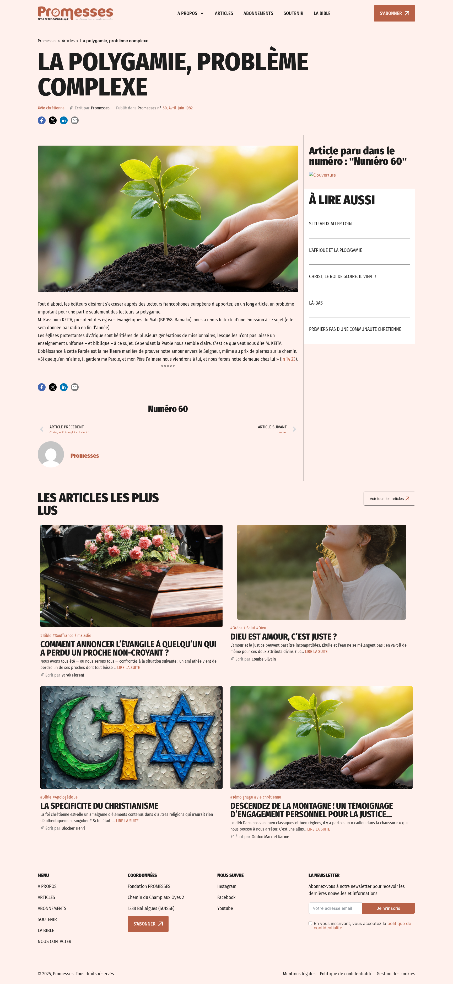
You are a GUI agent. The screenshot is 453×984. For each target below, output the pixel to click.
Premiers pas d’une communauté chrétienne (355, 329)
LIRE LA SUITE (128, 667)
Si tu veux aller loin (330, 224)
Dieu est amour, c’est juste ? (283, 637)
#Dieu (261, 627)
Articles (224, 13)
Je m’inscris (388, 908)
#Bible (45, 635)
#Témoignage (241, 797)
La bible (322, 13)
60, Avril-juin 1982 (178, 107)
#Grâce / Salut (242, 627)
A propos (187, 13)
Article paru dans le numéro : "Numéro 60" (358, 156)
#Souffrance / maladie (72, 635)
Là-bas (316, 303)
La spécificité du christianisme (99, 806)
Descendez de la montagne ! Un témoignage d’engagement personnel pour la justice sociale (311, 814)
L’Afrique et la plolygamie (335, 250)
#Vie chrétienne (51, 107)
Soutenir (293, 13)
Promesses (47, 40)
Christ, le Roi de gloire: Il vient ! (342, 276)
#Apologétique (65, 797)
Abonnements (258, 13)
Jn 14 (285, 359)
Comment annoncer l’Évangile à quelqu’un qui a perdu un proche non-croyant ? (128, 648)
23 (293, 359)
